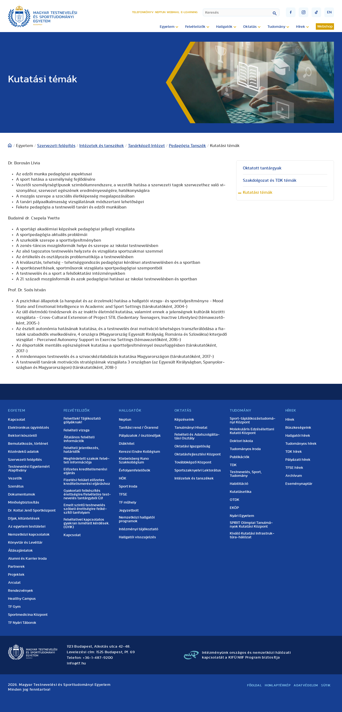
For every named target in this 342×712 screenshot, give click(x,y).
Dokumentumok (21, 494)
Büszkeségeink (298, 427)
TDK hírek (293, 452)
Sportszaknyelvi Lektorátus (197, 470)
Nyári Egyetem (242, 516)
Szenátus (16, 486)
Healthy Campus (22, 599)
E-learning (189, 12)
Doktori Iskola (241, 441)
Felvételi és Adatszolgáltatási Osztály (197, 436)
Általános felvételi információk (79, 439)
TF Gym (14, 607)
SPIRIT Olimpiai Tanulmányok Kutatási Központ (251, 524)
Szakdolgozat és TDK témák (270, 180)
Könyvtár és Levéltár (25, 542)
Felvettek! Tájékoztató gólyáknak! (82, 420)
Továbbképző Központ (192, 462)
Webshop (325, 26)
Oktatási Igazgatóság (192, 446)
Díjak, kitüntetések (24, 518)
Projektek (16, 574)
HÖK (122, 478)
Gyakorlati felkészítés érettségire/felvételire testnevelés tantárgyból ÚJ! (87, 494)
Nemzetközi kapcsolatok (29, 534)
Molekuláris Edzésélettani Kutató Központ (252, 431)
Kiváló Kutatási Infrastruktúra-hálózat (252, 535)
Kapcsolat (16, 419)
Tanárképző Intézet (146, 146)
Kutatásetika (240, 492)
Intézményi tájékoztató (138, 529)
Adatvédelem (306, 685)
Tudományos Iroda (245, 449)
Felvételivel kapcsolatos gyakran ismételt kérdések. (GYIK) (87, 523)
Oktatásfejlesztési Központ (197, 454)
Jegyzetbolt (129, 510)
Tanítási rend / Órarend (138, 427)
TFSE (123, 494)
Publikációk (240, 457)
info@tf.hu (76, 663)
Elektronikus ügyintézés (28, 427)
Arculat (14, 583)
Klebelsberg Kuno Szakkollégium (134, 460)
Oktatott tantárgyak (262, 168)
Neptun (160, 12)
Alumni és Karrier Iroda (27, 558)
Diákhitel (126, 444)
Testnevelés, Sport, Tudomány (246, 474)
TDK (233, 465)
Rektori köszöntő (22, 436)
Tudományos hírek (301, 444)
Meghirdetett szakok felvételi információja (87, 460)
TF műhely (127, 502)
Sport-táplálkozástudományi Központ (252, 420)
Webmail (173, 12)
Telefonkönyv (143, 12)
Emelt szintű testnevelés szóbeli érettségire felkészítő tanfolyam (85, 508)
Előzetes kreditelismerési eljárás (85, 471)
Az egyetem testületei (26, 526)
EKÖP (234, 508)
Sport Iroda (128, 486)
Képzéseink (184, 419)
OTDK (234, 500)
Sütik (326, 685)
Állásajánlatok (20, 550)
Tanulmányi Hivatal (190, 427)
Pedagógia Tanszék (187, 146)
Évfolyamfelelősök (134, 470)
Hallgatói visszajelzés (137, 537)
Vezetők (15, 478)
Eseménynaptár (298, 484)
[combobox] (241, 12)
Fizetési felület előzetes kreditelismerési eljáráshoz (87, 482)
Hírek (289, 419)
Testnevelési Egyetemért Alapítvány (29, 468)
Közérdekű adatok (23, 452)
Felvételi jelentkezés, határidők (81, 450)
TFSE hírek (294, 468)
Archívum (293, 476)
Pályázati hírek (297, 460)
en (329, 12)
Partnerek (16, 566)
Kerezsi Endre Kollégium (139, 452)
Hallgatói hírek (297, 436)
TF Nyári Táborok (22, 623)
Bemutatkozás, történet (28, 444)
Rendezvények (20, 591)
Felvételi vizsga (77, 430)
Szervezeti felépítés (56, 146)
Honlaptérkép (277, 685)
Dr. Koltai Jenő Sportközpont (32, 510)
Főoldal (254, 685)
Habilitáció (239, 484)
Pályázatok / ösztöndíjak (140, 436)
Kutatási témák (258, 192)
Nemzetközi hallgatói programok (137, 519)
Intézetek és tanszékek (101, 146)
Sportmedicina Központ (28, 615)
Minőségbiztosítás (23, 502)
